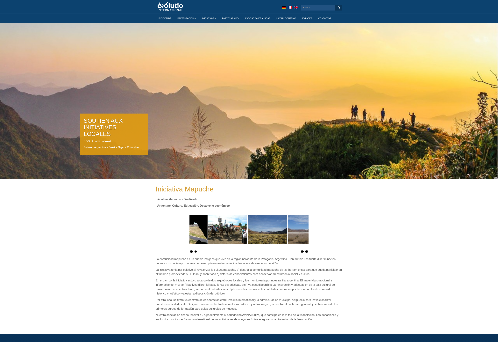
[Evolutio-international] (170, 6)
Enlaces (307, 18)
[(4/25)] (249, 229)
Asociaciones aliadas (257, 18)
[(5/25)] (288, 229)
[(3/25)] (209, 229)
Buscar (338, 8)
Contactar (324, 18)
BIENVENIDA (165, 18)
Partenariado (230, 18)
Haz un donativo (286, 18)
